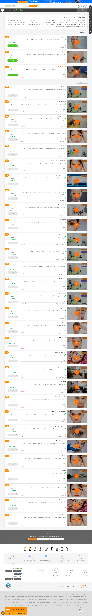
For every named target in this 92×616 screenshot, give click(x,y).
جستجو (33, 6)
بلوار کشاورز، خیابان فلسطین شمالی (58, 348)
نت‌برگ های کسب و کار (41, 574)
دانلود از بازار (8, 571)
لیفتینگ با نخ (67, 17)
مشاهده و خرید (11, 45)
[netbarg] (82, 611)
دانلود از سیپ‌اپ (8, 579)
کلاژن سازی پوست (74, 20)
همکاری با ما (71, 572)
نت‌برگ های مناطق (42, 572)
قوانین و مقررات (84, 572)
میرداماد (62, 126)
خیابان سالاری (61, 333)
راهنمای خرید (57, 572)
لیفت (39, 22)
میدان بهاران (62, 47)
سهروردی (62, 392)
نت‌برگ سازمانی (56, 570)
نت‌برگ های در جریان (41, 570)
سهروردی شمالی (61, 200)
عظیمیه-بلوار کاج (61, 480)
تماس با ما (71, 570)
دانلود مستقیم (17, 579)
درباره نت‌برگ (85, 570)
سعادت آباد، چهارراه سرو (60, 377)
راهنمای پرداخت (56, 574)
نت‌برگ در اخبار (84, 575)
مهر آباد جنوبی (61, 141)
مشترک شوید (32, 539)
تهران (76, 10)
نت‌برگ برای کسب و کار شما (68, 575)
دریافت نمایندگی (70, 574)
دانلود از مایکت (16, 573)
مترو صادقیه (62, 362)
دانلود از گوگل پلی (16, 571)
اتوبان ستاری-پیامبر (61, 215)
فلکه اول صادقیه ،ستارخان (60, 436)
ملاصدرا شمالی (61, 318)
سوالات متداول (56, 577)
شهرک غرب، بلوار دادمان (60, 421)
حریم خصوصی (84, 574)
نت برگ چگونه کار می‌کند (55, 575)
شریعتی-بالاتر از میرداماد (60, 97)
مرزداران (62, 185)
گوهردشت (62, 171)
